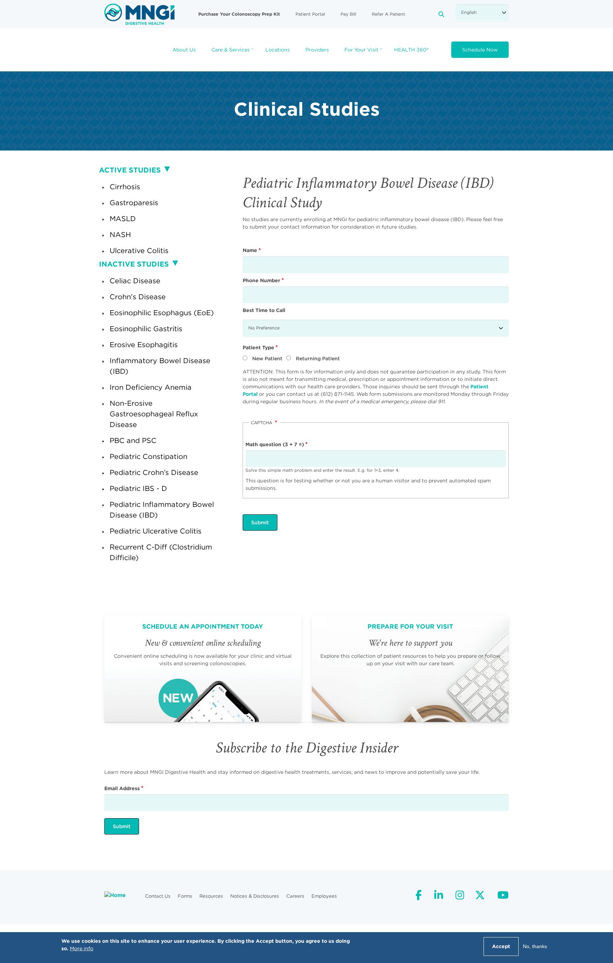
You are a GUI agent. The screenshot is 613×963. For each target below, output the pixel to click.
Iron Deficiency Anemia (151, 387)
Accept (501, 946)
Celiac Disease (135, 280)
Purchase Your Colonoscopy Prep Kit (239, 14)
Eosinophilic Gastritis (146, 328)
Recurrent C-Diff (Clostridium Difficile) (161, 552)
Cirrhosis (125, 186)
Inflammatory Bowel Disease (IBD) (160, 366)
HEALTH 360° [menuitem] (411, 49)
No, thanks (535, 946)
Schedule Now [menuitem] (480, 49)
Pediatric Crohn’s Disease (154, 472)
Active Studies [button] (130, 169)
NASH (120, 234)
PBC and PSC (133, 440)
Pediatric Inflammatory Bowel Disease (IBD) (162, 509)
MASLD (123, 218)
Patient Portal (310, 14)
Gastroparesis (134, 202)
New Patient (267, 358)
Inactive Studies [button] (134, 263)
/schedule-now (202, 668)
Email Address (122, 788)
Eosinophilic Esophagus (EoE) (162, 312)
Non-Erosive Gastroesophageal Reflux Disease (154, 414)
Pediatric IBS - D (138, 488)
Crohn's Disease (138, 296)
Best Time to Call (264, 310)
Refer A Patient (388, 14)
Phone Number (261, 280)
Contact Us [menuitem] (158, 896)
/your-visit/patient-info (410, 668)
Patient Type (258, 347)
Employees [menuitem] (324, 896)
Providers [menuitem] (317, 49)
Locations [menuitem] (277, 49)
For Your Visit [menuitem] (364, 52)
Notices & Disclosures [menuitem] (254, 896)
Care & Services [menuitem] (233, 52)
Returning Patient (318, 358)
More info (81, 948)
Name (250, 250)
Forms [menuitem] (185, 896)
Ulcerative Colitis (139, 250)
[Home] (139, 14)
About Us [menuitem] (184, 49)
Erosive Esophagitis (144, 344)
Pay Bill (348, 14)
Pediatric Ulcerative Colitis (155, 530)
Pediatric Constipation (148, 456)
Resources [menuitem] (211, 896)
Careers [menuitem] (295, 896)
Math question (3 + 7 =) (274, 444)
